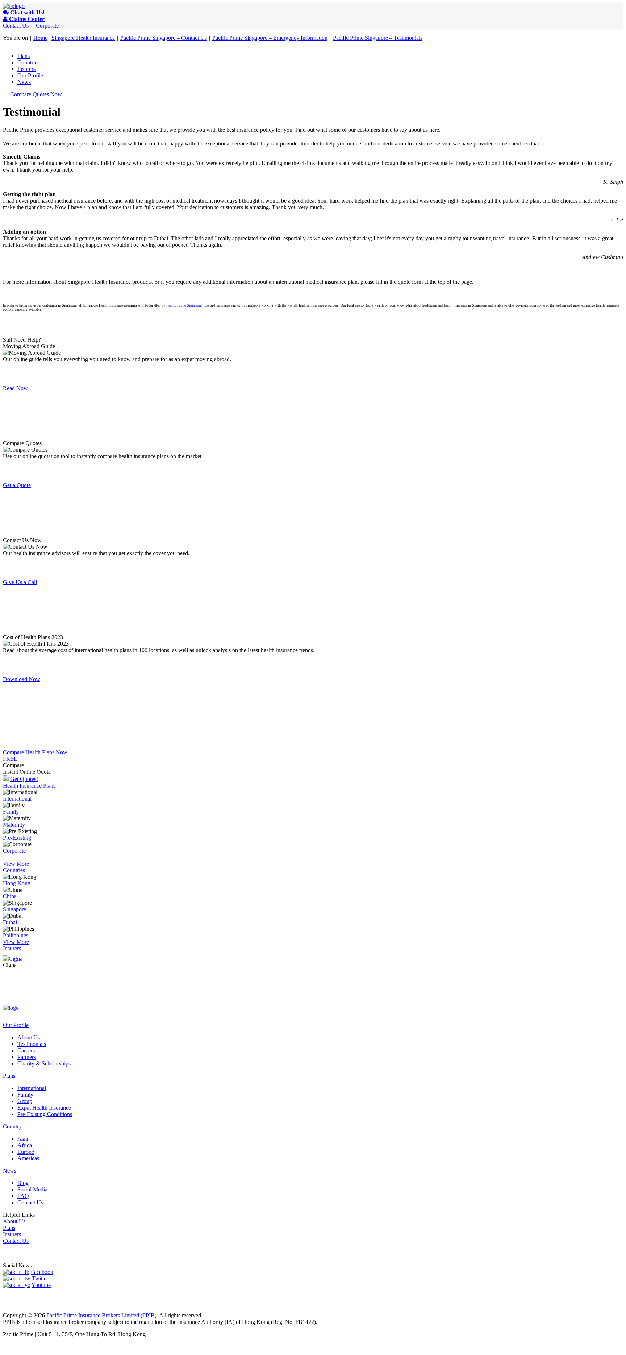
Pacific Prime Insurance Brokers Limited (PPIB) (101, 1315)
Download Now (21, 679)
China (10, 896)
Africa (24, 1145)
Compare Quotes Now (36, 94)
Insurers (26, 69)
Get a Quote (17, 485)
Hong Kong (16, 883)
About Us (28, 1037)
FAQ (23, 1196)
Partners (26, 1057)
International (17, 798)
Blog (23, 1183)
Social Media (32, 1189)
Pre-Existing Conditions (44, 1114)
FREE (10, 759)
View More (16, 864)
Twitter (40, 1278)
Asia (22, 1139)
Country (12, 1126)
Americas (28, 1158)
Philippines (15, 935)
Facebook (42, 1272)
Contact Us (16, 25)
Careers (26, 1050)
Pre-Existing (17, 838)
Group (24, 1101)
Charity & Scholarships (44, 1063)
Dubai (10, 922)
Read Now (15, 388)
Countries (28, 62)
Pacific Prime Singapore (183, 305)
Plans (23, 56)
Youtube (41, 1285)
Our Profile (30, 75)
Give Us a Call (20, 582)
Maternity (14, 825)
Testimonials (31, 1044)
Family (11, 812)
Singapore (14, 909)
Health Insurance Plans (29, 785)
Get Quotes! (24, 779)
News (24, 82)
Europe (25, 1152)
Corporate (47, 25)
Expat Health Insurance (44, 1108)
